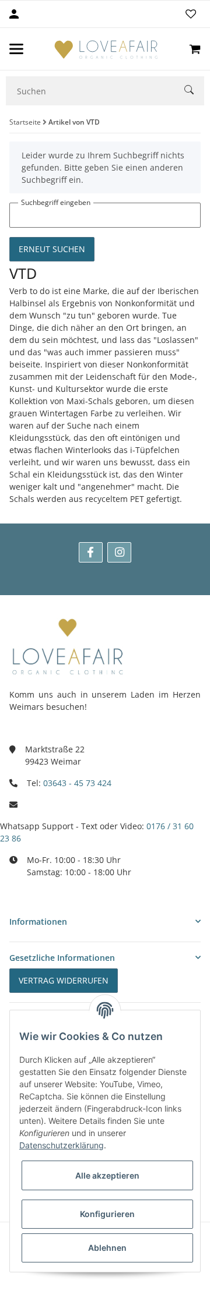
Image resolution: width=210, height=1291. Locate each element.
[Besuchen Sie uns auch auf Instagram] (119, 552)
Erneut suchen (52, 248)
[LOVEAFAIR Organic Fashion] (106, 49)
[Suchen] (194, 91)
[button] (105, 921)
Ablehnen (107, 1248)
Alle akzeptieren (107, 1175)
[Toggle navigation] (16, 49)
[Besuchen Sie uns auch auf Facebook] (91, 552)
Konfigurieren (107, 1214)
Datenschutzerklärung (61, 1145)
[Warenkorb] (195, 49)
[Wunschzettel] (191, 14)
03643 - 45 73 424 (77, 782)
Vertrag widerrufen (63, 980)
